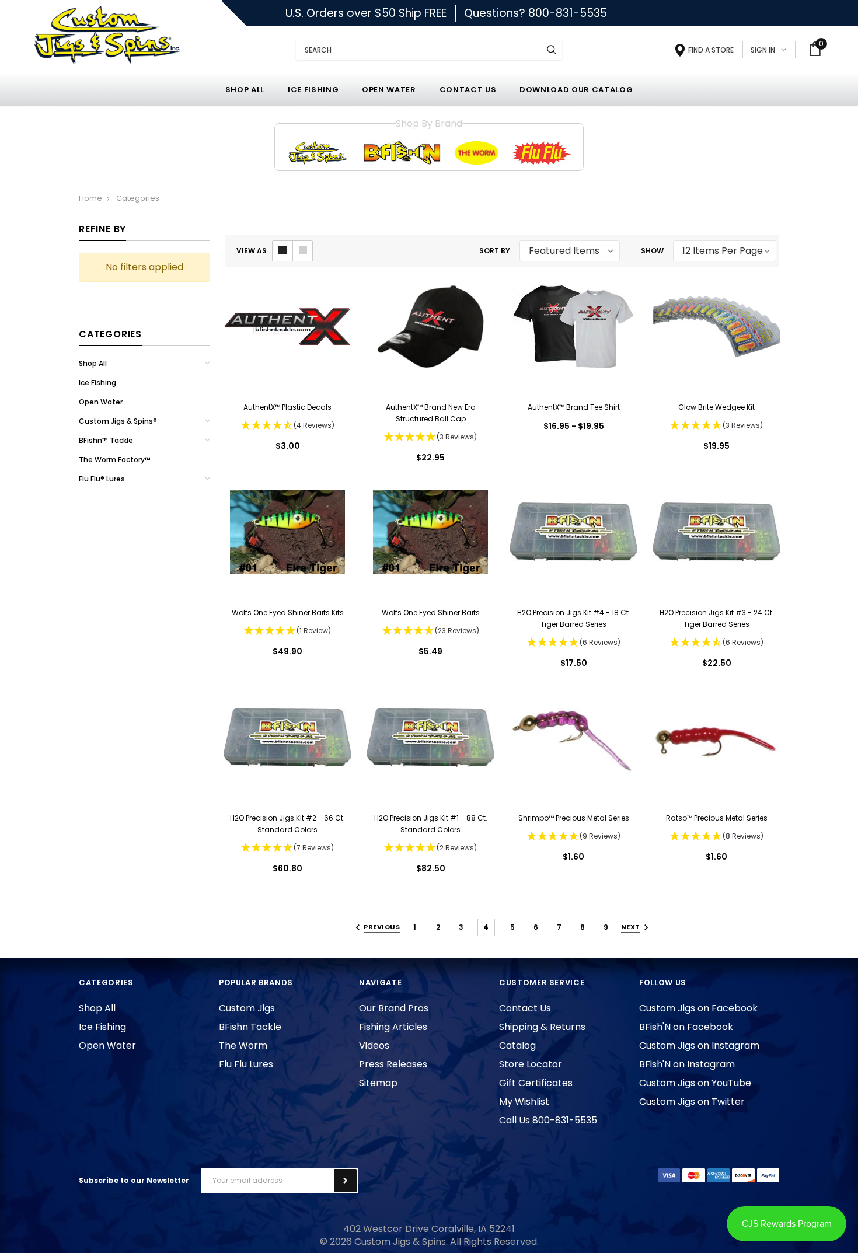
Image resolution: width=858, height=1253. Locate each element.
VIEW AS (251, 251)
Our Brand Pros (393, 1008)
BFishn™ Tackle (106, 440)
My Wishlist (524, 1101)
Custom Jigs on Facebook (698, 1008)
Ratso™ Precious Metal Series (717, 818)
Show (652, 251)
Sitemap (378, 1083)
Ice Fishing (97, 383)
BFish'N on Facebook (686, 1027)
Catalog (517, 1045)
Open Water (101, 402)
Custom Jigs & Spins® (118, 421)
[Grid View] (282, 251)
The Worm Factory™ (115, 460)
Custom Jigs (247, 1008)
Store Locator (530, 1064)
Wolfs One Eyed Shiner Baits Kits (288, 612)
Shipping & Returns (542, 1027)
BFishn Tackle (250, 1027)
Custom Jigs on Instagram (699, 1045)
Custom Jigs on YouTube (695, 1083)
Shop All (93, 363)
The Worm (243, 1045)
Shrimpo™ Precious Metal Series (573, 818)
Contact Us (525, 1008)
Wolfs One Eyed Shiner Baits (431, 612)
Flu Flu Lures (246, 1064)
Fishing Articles (393, 1027)
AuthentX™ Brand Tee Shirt (574, 407)
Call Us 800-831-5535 (548, 1120)
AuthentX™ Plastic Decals (287, 407)
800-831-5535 (567, 13)
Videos (374, 1045)
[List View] (302, 251)
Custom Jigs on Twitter (692, 1101)
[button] (287, 425)
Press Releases (393, 1064)
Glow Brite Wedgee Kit (716, 407)
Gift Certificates (536, 1083)
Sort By (494, 251)
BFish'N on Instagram (687, 1064)
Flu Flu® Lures (102, 479)
